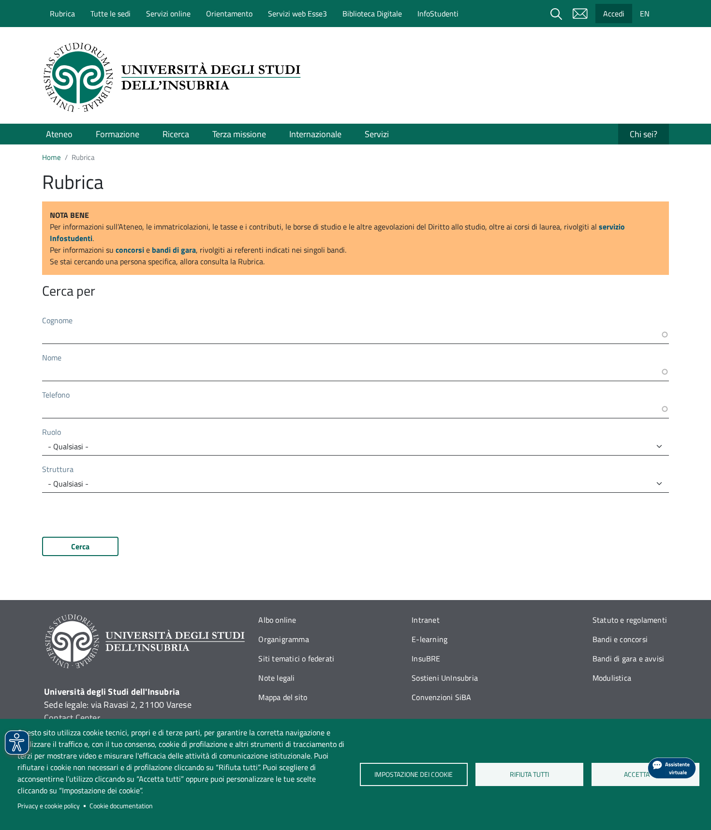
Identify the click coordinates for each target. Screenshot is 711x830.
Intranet (426, 620)
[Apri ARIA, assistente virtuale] (672, 768)
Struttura (58, 469)
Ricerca (176, 134)
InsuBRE (426, 658)
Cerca (80, 546)
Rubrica (62, 13)
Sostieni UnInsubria (445, 678)
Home (51, 157)
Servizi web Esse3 (297, 13)
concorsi (130, 250)
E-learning (429, 639)
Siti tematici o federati (296, 658)
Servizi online (168, 13)
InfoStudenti (438, 13)
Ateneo (59, 134)
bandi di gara (174, 250)
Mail (580, 13)
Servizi (377, 134)
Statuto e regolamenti (629, 620)
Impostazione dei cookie (413, 774)
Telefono (56, 395)
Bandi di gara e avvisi (628, 658)
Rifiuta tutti (529, 774)
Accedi (613, 13)
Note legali (276, 678)
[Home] (175, 77)
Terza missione (239, 134)
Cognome (57, 320)
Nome (51, 357)
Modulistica (611, 678)
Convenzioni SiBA (441, 697)
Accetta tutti (645, 774)
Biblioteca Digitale (372, 13)
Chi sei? (643, 134)
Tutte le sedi (110, 13)
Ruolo (51, 432)
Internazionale (315, 134)
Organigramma (283, 639)
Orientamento (229, 13)
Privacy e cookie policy (48, 806)
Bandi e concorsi (620, 639)
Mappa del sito (282, 697)
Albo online (277, 620)
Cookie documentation (121, 806)
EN (645, 13)
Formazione (117, 134)
